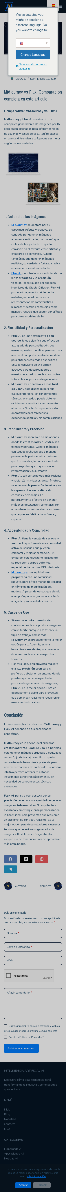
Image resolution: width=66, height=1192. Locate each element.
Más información (36, 1176)
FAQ (7, 1129)
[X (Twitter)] (26, 859)
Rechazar (42, 1185)
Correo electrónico (19, 947)
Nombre (13, 933)
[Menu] (60, 6)
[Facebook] (10, 859)
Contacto (9, 1124)
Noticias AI (11, 1159)
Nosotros (10, 1119)
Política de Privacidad (31, 1037)
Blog (7, 1114)
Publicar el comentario (21, 1048)
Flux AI (16, 273)
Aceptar (23, 1185)
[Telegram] (10, 869)
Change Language (33, 54)
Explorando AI (13, 1149)
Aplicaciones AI (14, 1154)
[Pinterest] (41, 859)
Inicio (7, 1110)
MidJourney (19, 225)
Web (10, 960)
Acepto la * (26, 1037)
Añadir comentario (19, 992)
